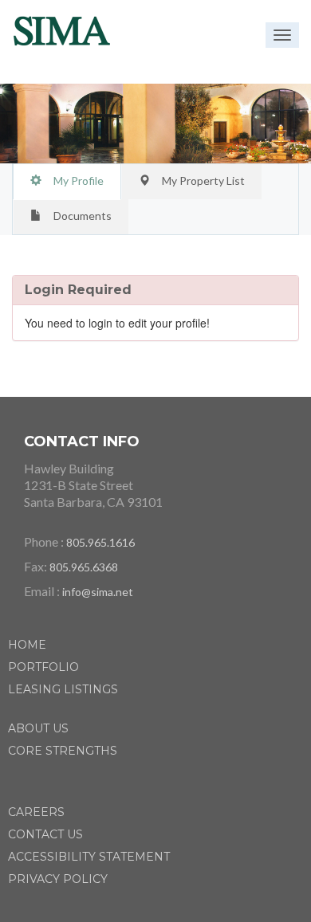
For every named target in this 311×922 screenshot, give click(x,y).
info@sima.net (97, 591)
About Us (38, 728)
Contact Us (45, 834)
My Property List (203, 180)
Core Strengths (62, 750)
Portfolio (43, 667)
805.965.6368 (83, 567)
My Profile (78, 180)
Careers (36, 812)
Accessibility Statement (89, 856)
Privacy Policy (58, 879)
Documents (82, 215)
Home (27, 645)
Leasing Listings (63, 689)
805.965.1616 (100, 542)
